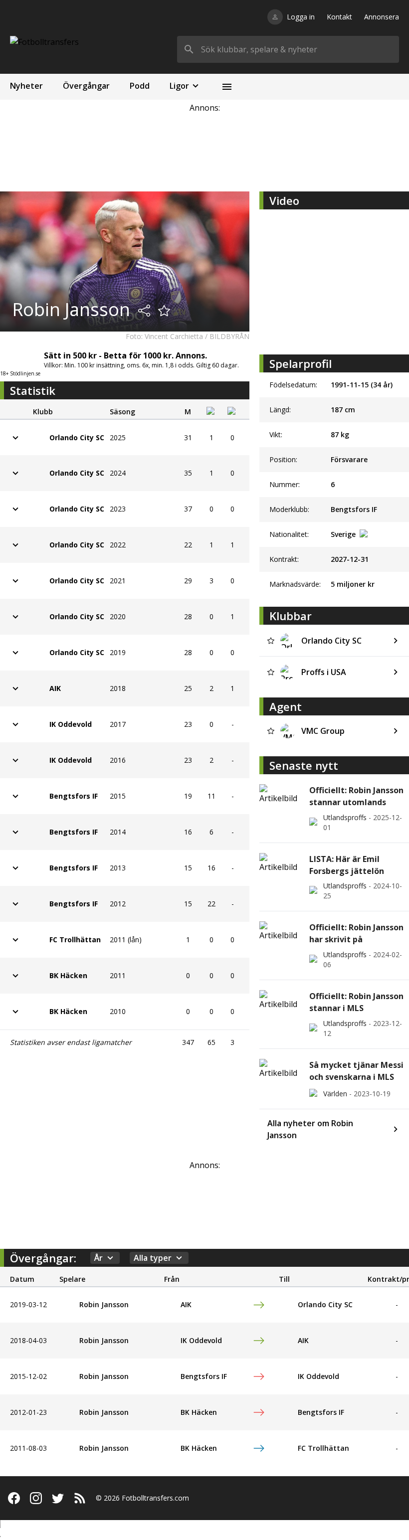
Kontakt (339, 16)
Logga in (301, 16)
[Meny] (227, 87)
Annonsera (381, 16)
